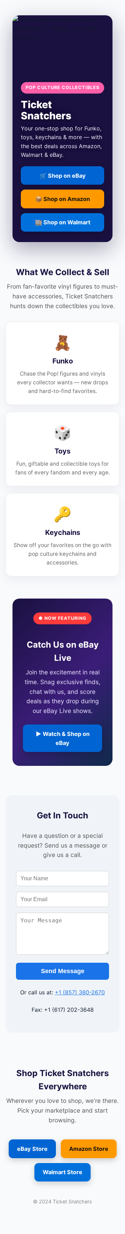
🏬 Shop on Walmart (62, 222)
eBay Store (32, 1148)
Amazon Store (88, 1148)
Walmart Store (62, 1172)
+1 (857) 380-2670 (80, 992)
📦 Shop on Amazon (62, 198)
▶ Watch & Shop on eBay (63, 738)
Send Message (62, 971)
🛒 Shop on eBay (63, 175)
